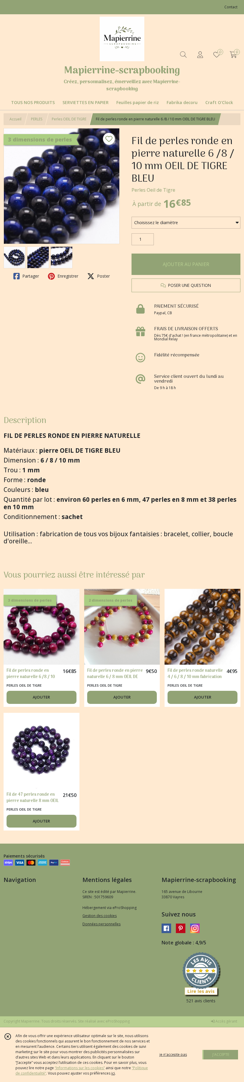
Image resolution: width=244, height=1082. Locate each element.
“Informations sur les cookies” (80, 1067)
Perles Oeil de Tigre (153, 190)
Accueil (15, 119)
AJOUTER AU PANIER (186, 264)
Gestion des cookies (99, 915)
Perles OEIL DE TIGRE (69, 119)
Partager (30, 276)
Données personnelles (101, 924)
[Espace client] (200, 54)
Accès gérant (226, 1021)
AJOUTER (41, 697)
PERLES (36, 119)
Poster (103, 276)
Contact (230, 7)
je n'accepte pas (173, 1054)
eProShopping (118, 1021)
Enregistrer (67, 276)
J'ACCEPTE (220, 1054)
